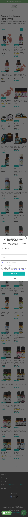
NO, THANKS (14, 278)
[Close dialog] (26, 237)
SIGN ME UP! (14, 273)
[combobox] (3, 262)
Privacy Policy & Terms (19, 269)
